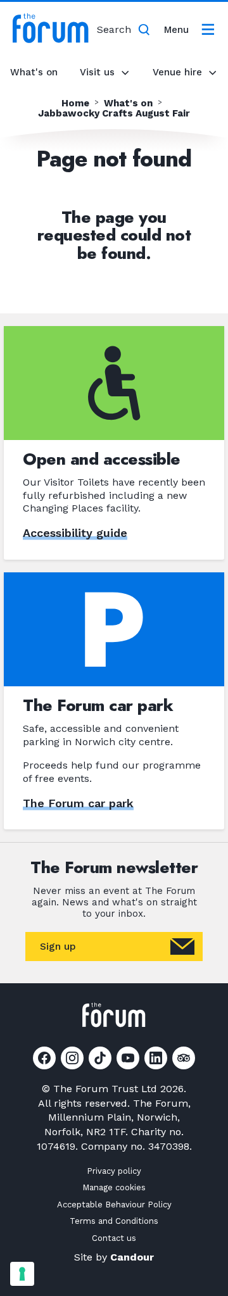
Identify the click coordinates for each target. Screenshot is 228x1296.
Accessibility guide (75, 532)
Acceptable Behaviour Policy (114, 1204)
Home (75, 103)
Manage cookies (114, 1187)
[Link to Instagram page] (72, 1058)
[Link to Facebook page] (44, 1058)
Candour (132, 1257)
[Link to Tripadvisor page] (183, 1058)
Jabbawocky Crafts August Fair (114, 113)
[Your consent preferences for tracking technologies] (22, 1274)
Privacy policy (114, 1171)
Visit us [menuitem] (97, 72)
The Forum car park (78, 803)
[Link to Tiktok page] (100, 1058)
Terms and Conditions (114, 1221)
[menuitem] (192, 30)
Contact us (114, 1238)
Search (114, 29)
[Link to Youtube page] (128, 1058)
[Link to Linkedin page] (155, 1058)
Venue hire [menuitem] (177, 72)
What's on (34, 72)
